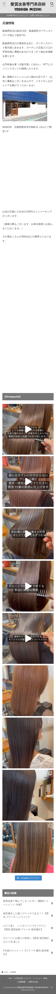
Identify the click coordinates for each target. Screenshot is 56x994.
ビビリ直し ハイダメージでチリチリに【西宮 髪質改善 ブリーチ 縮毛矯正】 (24, 927)
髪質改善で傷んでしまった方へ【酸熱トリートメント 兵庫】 (26, 903)
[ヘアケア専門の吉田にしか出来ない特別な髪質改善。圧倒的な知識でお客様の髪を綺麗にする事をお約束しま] (27, 429)
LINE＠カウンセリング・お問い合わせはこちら (28, 15)
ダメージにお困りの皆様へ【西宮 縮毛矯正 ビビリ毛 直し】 (26, 940)
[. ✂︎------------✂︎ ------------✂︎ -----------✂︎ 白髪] (27, 690)
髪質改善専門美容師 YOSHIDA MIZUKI (28, 6)
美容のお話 (33, 982)
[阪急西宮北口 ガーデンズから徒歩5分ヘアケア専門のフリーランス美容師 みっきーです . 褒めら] (27, 795)
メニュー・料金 (41, 978)
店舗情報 (22, 982)
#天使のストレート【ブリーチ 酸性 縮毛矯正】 (26, 952)
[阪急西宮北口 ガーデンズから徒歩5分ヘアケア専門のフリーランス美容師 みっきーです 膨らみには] (27, 743)
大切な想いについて (23, 978)
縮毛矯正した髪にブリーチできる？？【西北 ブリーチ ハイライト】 (26, 915)
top (10, 978)
